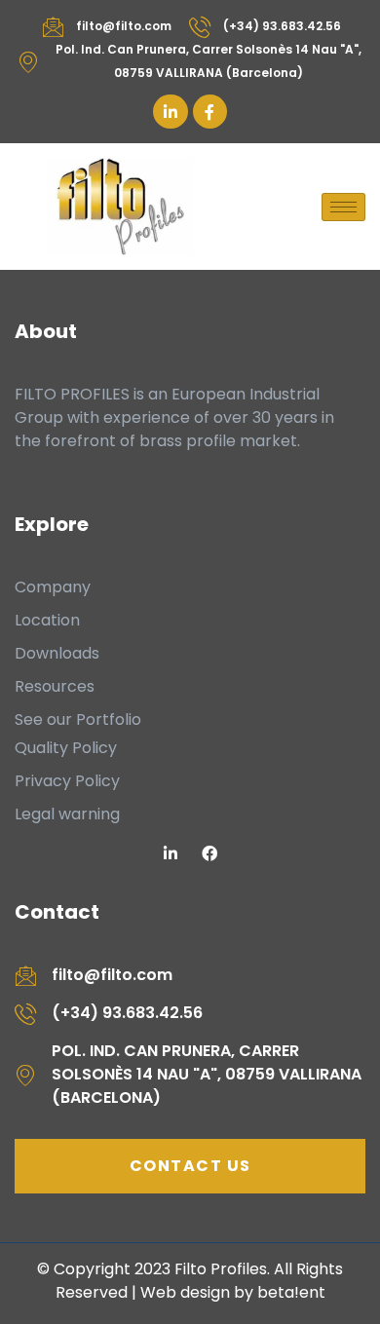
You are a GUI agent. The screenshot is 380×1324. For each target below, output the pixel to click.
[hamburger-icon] (343, 207)
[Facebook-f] (210, 112)
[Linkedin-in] (170, 112)
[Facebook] (210, 853)
